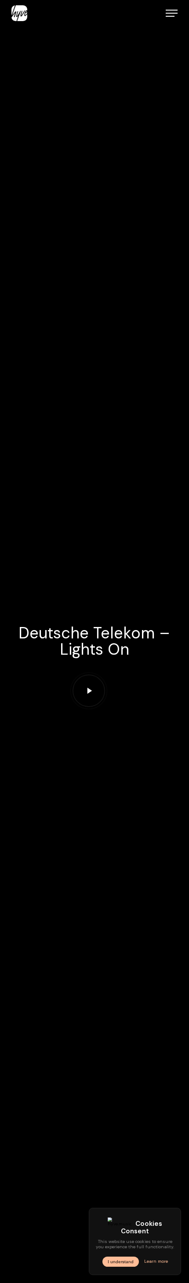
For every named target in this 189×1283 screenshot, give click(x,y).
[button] (172, 13)
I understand (121, 1261)
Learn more (156, 1261)
